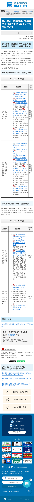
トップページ (9, 11)
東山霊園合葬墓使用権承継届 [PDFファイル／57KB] (19, 236)
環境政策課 (29, 11)
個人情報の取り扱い (13, 486)
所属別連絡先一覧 (12, 478)
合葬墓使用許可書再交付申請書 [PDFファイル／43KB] (19, 253)
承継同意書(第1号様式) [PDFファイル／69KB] (20, 151)
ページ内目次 (17, 33)
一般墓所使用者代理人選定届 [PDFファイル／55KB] (20, 131)
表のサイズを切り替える (17, 79)
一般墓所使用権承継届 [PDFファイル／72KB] (20, 145)
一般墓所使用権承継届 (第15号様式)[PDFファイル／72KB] (20, 94)
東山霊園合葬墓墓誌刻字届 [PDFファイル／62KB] (19, 307)
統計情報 (22, 428)
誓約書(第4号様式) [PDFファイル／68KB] (19, 243)
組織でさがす (17, 11)
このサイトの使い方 (13, 482)
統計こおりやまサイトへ (17, 432)
